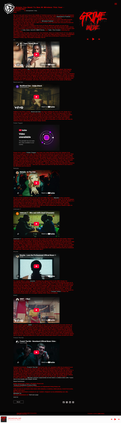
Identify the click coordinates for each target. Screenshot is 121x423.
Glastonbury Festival (63, 16)
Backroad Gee (36, 111)
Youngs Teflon (56, 291)
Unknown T (17, 238)
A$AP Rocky (40, 30)
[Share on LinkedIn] (70, 402)
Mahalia (56, 198)
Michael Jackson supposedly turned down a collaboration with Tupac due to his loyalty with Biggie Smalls (43, 378)
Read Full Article (18, 381)
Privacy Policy (31, 385)
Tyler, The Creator (54, 30)
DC (29, 69)
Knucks (32, 281)
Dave (28, 30)
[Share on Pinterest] (73, 402)
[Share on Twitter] (66, 402)
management (30, 10)
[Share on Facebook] (63, 402)
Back (18, 402)
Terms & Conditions (20, 385)
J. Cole (23, 30)
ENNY (30, 325)
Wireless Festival (47, 21)
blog (35, 10)
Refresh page (33, 395)
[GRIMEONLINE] (9, 8)
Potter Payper (31, 152)
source (15, 397)
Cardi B (32, 30)
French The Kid (32, 367)
